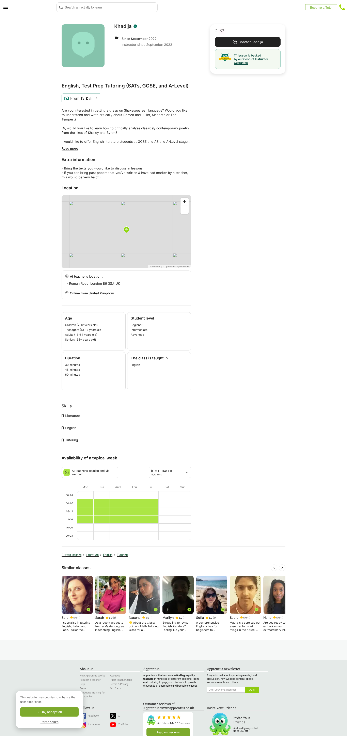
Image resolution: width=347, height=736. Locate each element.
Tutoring (71, 440)
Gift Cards (116, 688)
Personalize (50, 722)
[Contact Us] (342, 7)
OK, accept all (51, 712)
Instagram (94, 724)
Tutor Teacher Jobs (121, 679)
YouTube (123, 724)
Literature (72, 416)
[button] (222, 30)
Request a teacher (90, 679)
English (70, 428)
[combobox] (107, 7)
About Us (115, 675)
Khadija (123, 26)
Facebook (93, 715)
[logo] (33, 7)
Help (82, 684)
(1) (78, 617)
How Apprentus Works (92, 675)
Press (83, 688)
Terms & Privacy (119, 684)
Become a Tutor (321, 7)
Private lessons (71, 554)
